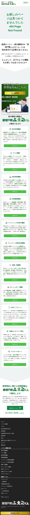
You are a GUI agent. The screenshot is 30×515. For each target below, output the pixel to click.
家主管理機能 (4, 450)
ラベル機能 (3, 452)
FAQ (2, 438)
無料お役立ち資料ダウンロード (8, 440)
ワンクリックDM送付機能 (7, 462)
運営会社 (3, 445)
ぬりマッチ (3, 488)
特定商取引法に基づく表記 (7, 433)
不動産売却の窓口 (5, 484)
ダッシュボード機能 (6, 466)
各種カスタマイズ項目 (6, 471)
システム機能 (4, 424)
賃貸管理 (4, 481)
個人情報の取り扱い (6, 428)
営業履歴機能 (4, 457)
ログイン (3, 442)
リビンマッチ (4, 479)
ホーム (2, 421)
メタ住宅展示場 (5, 491)
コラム (2, 426)
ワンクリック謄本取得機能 (7, 459)
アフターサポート (5, 474)
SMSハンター (4, 493)
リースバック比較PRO (6, 486)
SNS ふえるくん (5, 496)
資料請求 (3, 435)
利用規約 (3, 431)
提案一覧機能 (4, 464)
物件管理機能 (4, 455)
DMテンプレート (5, 469)
